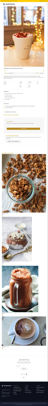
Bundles (14, 392)
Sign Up (24, 368)
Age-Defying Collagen (17, 390)
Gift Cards (15, 394)
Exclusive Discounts (40, 392)
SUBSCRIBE (23, 128)
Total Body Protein (16, 387)
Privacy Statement (28, 392)
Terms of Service (28, 390)
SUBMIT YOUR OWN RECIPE (13, 141)
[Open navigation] (1, 4)
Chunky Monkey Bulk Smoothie (7, 312)
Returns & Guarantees (40, 390)
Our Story (26, 387)
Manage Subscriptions (40, 387)
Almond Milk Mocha (5, 346)
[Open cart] (46, 4)
